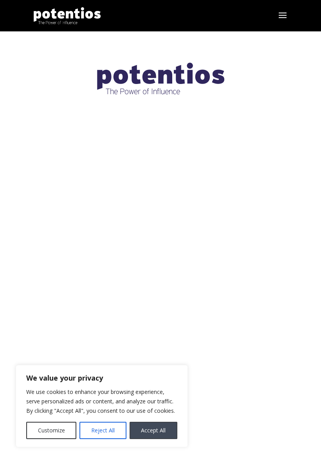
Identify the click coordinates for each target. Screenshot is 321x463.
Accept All (153, 430)
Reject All (103, 430)
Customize (51, 430)
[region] (102, 406)
